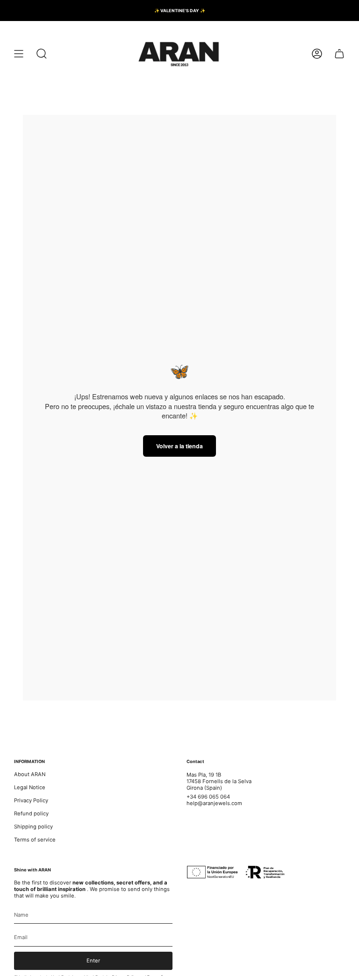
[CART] (339, 53)
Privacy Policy (31, 800)
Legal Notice (29, 787)
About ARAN (29, 774)
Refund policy (31, 813)
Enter (93, 960)
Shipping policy (33, 826)
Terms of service (35, 839)
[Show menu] (19, 53)
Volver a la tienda (179, 446)
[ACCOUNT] (317, 53)
